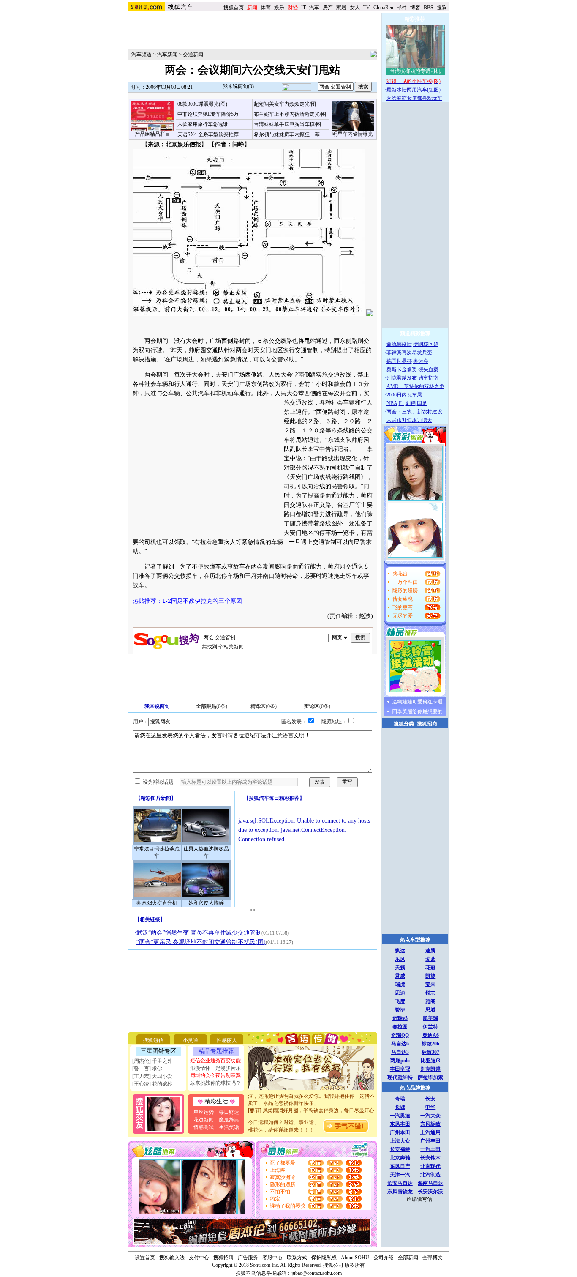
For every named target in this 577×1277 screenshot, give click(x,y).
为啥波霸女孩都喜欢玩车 (414, 98)
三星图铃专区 (158, 1051)
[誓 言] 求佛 (147, 1069)
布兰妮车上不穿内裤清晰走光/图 (290, 114)
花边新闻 (203, 1120)
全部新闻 (408, 1258)
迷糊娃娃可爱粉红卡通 (417, 702)
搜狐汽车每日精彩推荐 (274, 798)
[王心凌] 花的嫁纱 (152, 1084)
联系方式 (297, 1258)
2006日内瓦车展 (404, 395)
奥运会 (420, 361)
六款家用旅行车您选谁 (202, 124)
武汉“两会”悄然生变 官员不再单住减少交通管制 (198, 933)
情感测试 (203, 1127)
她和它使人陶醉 (206, 903)
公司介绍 (383, 1258)
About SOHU (355, 1258)
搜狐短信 (153, 1040)
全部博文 (432, 1258)
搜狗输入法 (172, 1258)
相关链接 (150, 919)
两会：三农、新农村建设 (414, 412)
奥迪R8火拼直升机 (156, 903)
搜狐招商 (427, 724)
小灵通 (190, 1040)
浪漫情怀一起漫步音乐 (215, 1068)
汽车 (314, 8)
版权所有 (355, 1265)
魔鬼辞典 (229, 1120)
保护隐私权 (324, 1258)
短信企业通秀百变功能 (215, 1061)
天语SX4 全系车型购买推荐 (208, 134)
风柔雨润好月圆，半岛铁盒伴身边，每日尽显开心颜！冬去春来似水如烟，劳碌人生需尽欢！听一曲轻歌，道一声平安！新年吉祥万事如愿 (311, 1112)
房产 (328, 8)
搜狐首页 (233, 8)
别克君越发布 (401, 378)
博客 (415, 8)
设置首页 (145, 1258)
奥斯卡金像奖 (401, 369)
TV (366, 8)
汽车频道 (141, 54)
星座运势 (203, 1112)
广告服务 (248, 1258)
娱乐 (279, 8)
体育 (266, 8)
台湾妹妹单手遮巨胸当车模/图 (287, 124)
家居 (341, 8)
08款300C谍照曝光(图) (202, 104)
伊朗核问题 (425, 344)
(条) (211, 706)
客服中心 (272, 1258)
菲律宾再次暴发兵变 (409, 352)
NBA (391, 403)
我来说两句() (238, 86)
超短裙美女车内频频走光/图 (285, 104)
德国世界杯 (399, 361)
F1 (401, 403)
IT (303, 8)
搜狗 (442, 8)
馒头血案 (428, 369)
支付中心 (199, 1258)
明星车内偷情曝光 (352, 134)
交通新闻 (193, 54)
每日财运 (229, 1112)
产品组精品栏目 (152, 134)
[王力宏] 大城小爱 (152, 1076)
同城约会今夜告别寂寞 (215, 1075)
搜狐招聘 (223, 1258)
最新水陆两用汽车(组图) (413, 90)
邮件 (402, 8)
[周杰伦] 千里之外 (152, 1061)
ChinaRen (383, 8)
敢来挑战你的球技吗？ (215, 1083)
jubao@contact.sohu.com (316, 1273)
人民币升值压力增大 (409, 420)
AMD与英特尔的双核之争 (415, 386)
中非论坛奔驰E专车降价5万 (208, 114)
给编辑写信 (419, 1199)
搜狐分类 (404, 724)
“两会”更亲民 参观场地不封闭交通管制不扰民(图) (201, 942)
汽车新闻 (167, 54)
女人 (355, 8)
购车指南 (428, 378)
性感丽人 (227, 1040)
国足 (422, 403)
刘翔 (411, 403)
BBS (428, 8)
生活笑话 (229, 1127)
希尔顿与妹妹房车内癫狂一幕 (287, 134)
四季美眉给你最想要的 (417, 711)
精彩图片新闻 (156, 798)
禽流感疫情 (399, 344)
